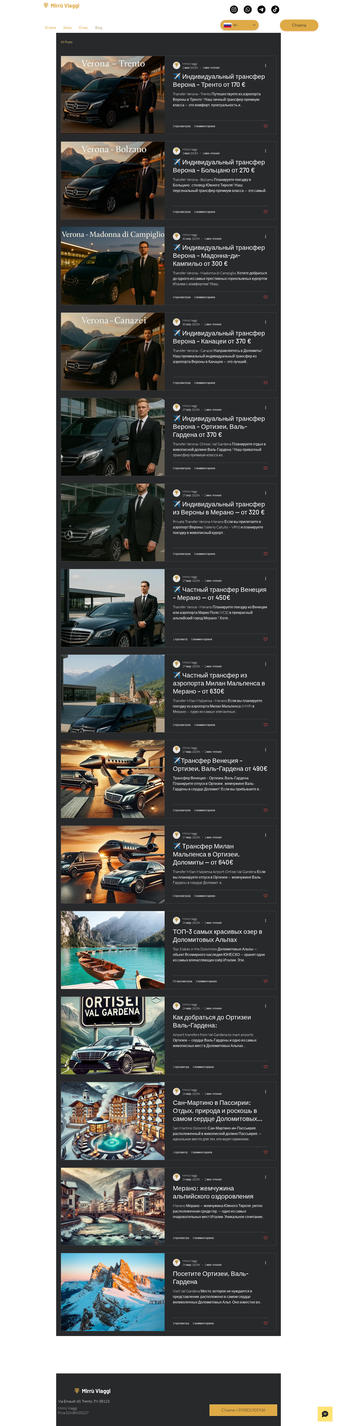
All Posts (66, 42)
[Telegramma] (261, 10)
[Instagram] (234, 10)
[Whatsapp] (248, 10)
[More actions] (267, 65)
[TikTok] (275, 10)
